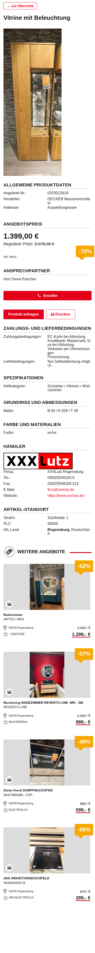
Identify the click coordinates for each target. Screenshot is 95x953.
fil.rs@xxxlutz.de (61, 490)
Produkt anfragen (23, 314)
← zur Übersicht (20, 6)
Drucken (62, 314)
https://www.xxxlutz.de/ (66, 496)
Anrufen (50, 296)
